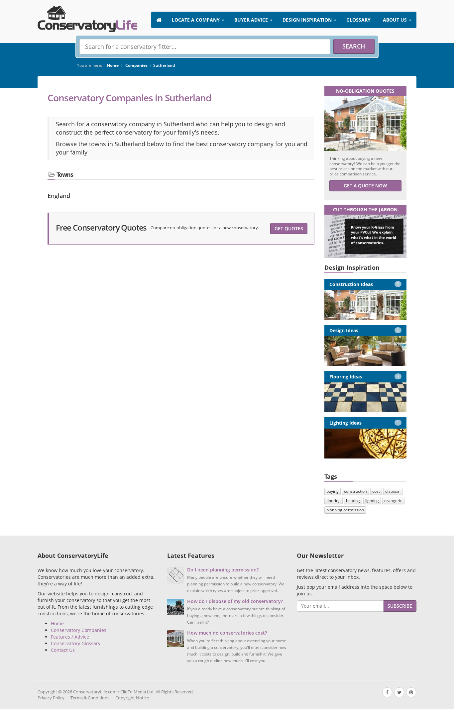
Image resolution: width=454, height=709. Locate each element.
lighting (372, 500)
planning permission (345, 510)
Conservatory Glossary (75, 643)
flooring (333, 500)
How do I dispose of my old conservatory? (235, 601)
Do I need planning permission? (223, 569)
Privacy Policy (51, 698)
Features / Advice (70, 637)
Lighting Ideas (364, 423)
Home (113, 65)
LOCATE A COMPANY (196, 20)
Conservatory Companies (78, 630)
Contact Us (63, 650)
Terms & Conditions (89, 698)
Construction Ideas (364, 284)
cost (376, 491)
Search (353, 46)
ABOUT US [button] (395, 20)
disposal (392, 491)
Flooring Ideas (364, 376)
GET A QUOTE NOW (365, 185)
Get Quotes (289, 228)
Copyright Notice (132, 698)
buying (332, 491)
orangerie (393, 500)
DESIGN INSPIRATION (308, 20)
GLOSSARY (358, 20)
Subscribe (400, 606)
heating (353, 500)
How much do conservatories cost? (227, 633)
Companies (136, 65)
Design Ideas (364, 330)
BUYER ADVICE (251, 20)
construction (355, 491)
